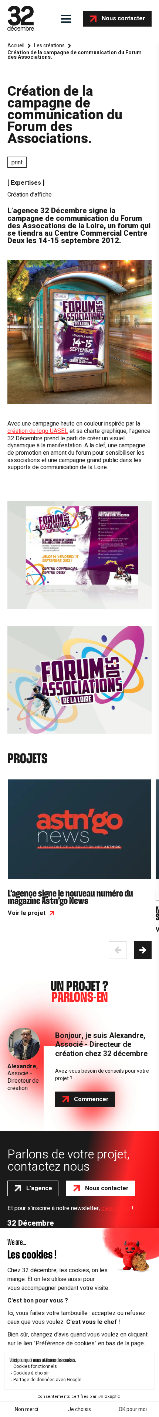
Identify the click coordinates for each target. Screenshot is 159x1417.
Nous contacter (123, 18)
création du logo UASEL (37, 431)
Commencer (91, 1099)
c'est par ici (115, 1208)
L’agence (39, 1188)
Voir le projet (26, 913)
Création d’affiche (29, 194)
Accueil (15, 46)
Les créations (49, 46)
